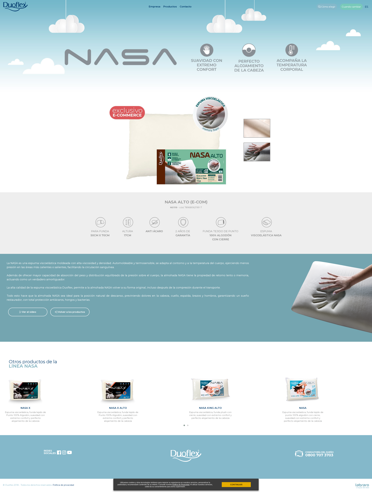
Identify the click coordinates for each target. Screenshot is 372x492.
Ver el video (28, 312)
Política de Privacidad (180, 485)
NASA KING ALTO (210, 407)
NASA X (25, 407)
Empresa (154, 6)
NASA (302, 407)
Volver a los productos (71, 312)
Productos (170, 6)
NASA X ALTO (118, 407)
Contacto (186, 6)
